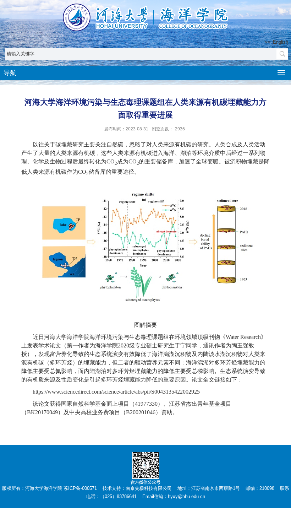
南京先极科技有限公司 (149, 488)
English (280, 42)
